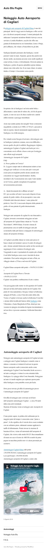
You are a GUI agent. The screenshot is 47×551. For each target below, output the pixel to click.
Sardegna (33, 301)
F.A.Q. (6, 540)
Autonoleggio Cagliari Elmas (14, 449)
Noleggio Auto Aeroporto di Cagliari (22, 20)
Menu (40, 8)
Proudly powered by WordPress (24, 547)
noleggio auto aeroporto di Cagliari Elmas (19, 28)
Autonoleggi (9, 529)
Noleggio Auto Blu (11, 534)
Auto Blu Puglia (13, 8)
